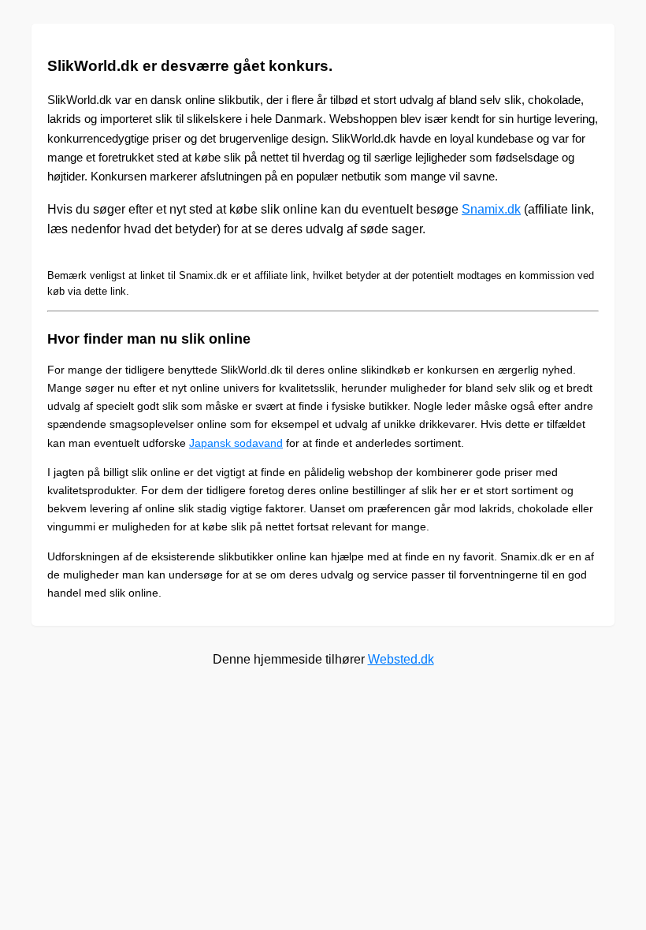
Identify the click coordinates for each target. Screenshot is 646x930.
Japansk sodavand (236, 443)
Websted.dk (401, 659)
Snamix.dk (491, 209)
